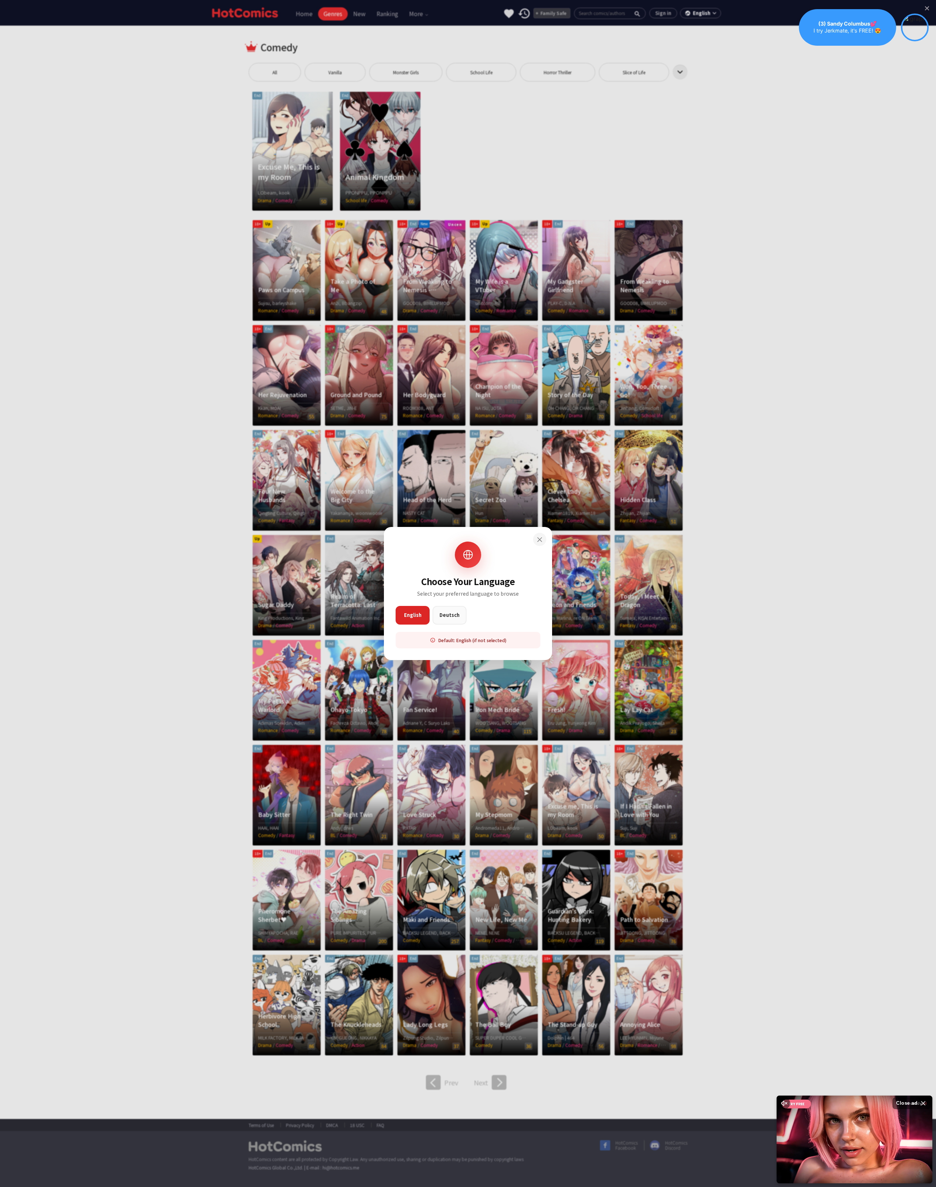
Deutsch (449, 614)
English (413, 614)
